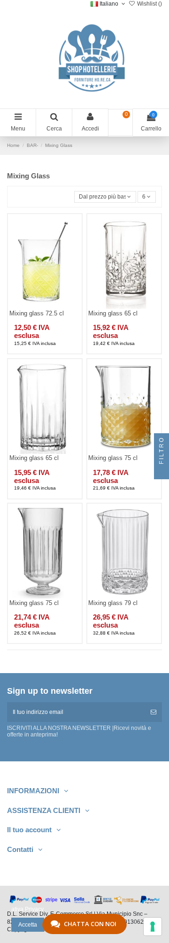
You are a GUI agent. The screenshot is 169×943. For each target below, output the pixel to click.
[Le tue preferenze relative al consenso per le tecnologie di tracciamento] (152, 926)
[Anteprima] (55, 306)
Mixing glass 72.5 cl (36, 313)
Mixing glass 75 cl (113, 457)
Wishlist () (149, 3)
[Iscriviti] (153, 712)
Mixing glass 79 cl (113, 602)
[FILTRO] (161, 471)
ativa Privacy (27, 909)
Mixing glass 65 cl (113, 313)
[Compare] (45, 306)
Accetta (27, 924)
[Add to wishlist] (33, 306)
